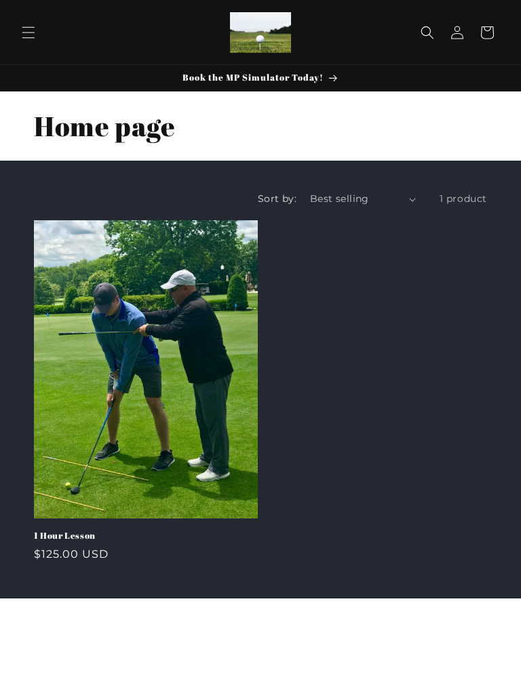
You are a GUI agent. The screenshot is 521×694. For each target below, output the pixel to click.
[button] (28, 32)
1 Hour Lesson (65, 536)
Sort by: (277, 198)
